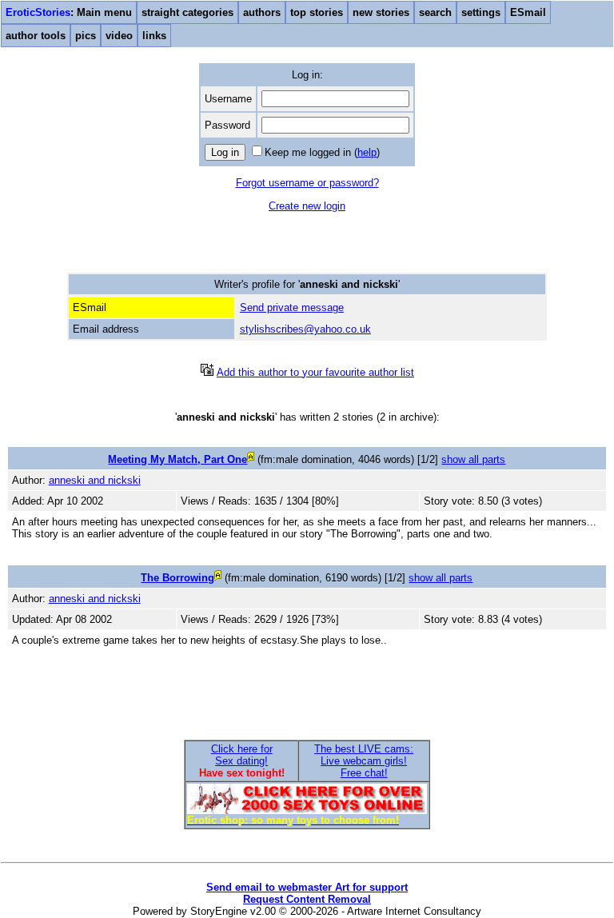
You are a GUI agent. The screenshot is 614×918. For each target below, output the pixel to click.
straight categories (187, 12)
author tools (36, 36)
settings (480, 12)
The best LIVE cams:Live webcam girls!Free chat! (363, 761)
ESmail (528, 12)
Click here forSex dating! (242, 755)
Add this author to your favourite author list (315, 372)
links (154, 36)
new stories (381, 12)
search (435, 12)
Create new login (307, 206)
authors (262, 12)
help (367, 152)
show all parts (473, 459)
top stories (316, 12)
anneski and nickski (95, 480)
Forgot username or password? (307, 183)
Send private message (292, 307)
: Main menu (69, 12)
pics (85, 36)
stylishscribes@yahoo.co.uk (305, 329)
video (119, 36)
